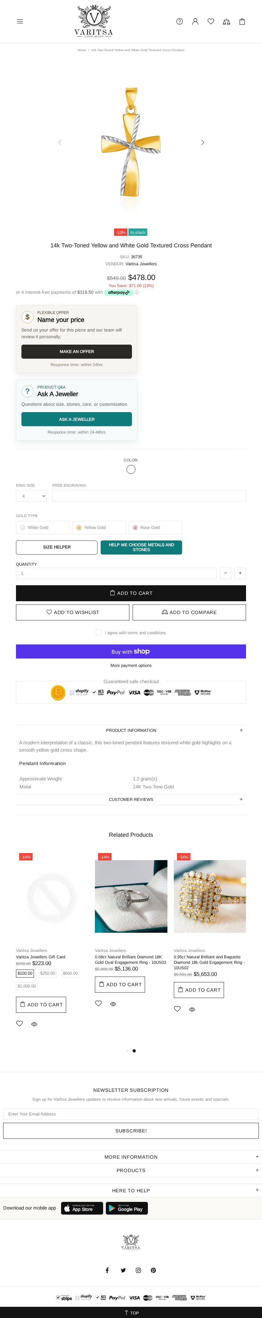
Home (82, 50)
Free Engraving (69, 485)
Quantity (26, 564)
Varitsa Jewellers (94, 21)
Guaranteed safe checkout (131, 681)
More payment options (131, 665)
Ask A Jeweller (77, 419)
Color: (131, 460)
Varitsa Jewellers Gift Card (40, 957)
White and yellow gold (131, 469)
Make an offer (77, 351)
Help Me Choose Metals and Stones (141, 547)
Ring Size (25, 485)
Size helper (57, 547)
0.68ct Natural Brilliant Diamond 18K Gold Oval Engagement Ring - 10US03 (130, 960)
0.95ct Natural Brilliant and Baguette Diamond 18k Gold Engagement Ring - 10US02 (209, 962)
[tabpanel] (52, 948)
